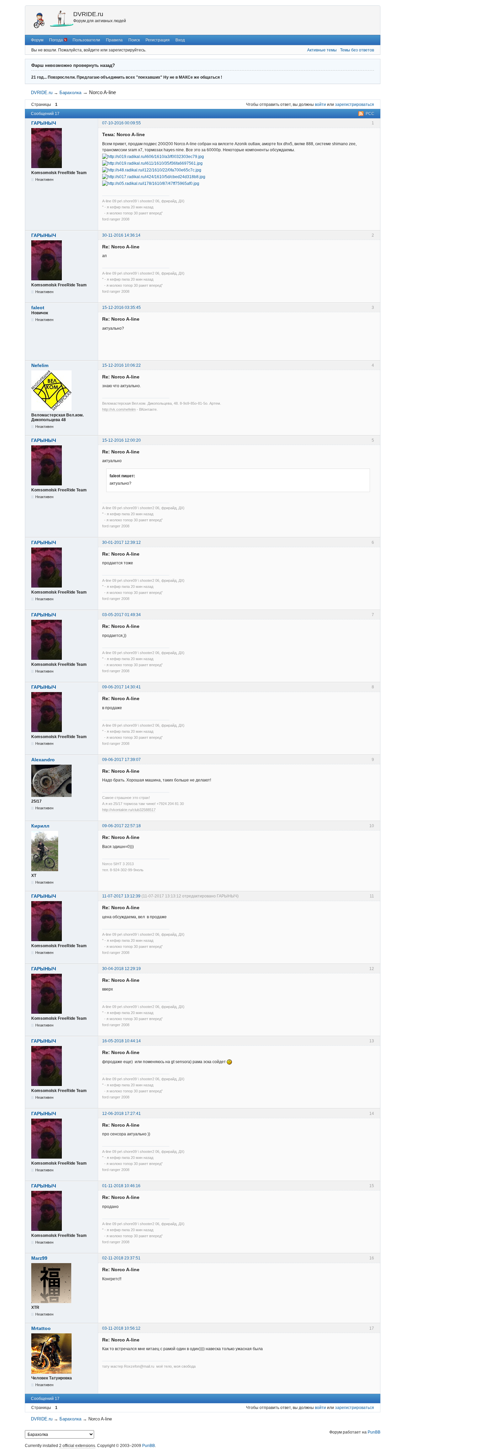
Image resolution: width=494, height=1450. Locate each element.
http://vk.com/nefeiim (119, 409)
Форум (37, 40)
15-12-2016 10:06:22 (121, 365)
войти (320, 104)
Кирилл (40, 826)
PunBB (374, 1432)
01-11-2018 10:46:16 (121, 1185)
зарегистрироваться (354, 104)
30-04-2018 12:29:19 (121, 968)
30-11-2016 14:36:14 (121, 235)
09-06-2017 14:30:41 (121, 687)
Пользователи (86, 40)
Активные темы (322, 50)
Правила (114, 40)
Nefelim (39, 365)
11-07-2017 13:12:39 (121, 896)
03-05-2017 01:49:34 (121, 614)
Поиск (134, 40)
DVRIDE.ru (88, 14)
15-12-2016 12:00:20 (121, 440)
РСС (370, 113)
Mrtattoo (41, 1328)
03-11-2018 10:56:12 (121, 1328)
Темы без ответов (357, 50)
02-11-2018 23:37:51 (121, 1258)
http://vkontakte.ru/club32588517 (129, 810)
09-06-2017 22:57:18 (121, 825)
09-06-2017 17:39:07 (121, 759)
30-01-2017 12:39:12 (121, 542)
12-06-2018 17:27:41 (121, 1113)
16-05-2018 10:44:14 (121, 1041)
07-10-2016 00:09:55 (121, 123)
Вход (180, 40)
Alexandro (43, 759)
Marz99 (39, 1258)
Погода (56, 40)
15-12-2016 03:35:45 (121, 307)
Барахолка (70, 92)
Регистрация (158, 40)
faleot (37, 307)
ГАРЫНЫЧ (43, 123)
